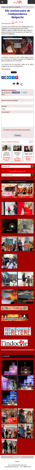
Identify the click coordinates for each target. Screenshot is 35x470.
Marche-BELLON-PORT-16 (9, 265)
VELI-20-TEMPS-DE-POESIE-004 (25, 248)
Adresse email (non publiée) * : (10, 100)
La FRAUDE (5, 356)
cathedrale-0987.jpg (9, 402)
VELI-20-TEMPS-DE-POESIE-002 (9, 420)
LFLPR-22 (25, 195)
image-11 (25, 301)
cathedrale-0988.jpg (26, 387)
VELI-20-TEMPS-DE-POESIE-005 (25, 436)
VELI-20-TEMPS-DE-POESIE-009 (25, 420)
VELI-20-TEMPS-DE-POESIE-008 (9, 451)
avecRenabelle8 (26, 212)
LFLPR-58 (9, 195)
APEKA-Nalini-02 (9, 283)
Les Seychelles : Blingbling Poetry (17, 158)
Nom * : (4, 94)
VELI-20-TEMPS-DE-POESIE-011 (9, 436)
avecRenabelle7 (9, 212)
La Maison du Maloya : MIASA (28, 158)
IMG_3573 (25, 230)
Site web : (4, 106)
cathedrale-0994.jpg (9, 387)
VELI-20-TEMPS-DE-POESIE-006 (9, 248)
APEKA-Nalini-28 (25, 283)
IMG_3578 (9, 230)
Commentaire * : (6, 112)
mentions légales (17, 457)
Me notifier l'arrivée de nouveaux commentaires (17, 130)
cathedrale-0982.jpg (9, 371)
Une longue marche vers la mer (6, 159)
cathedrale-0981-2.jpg (25, 371)
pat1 (9, 301)
